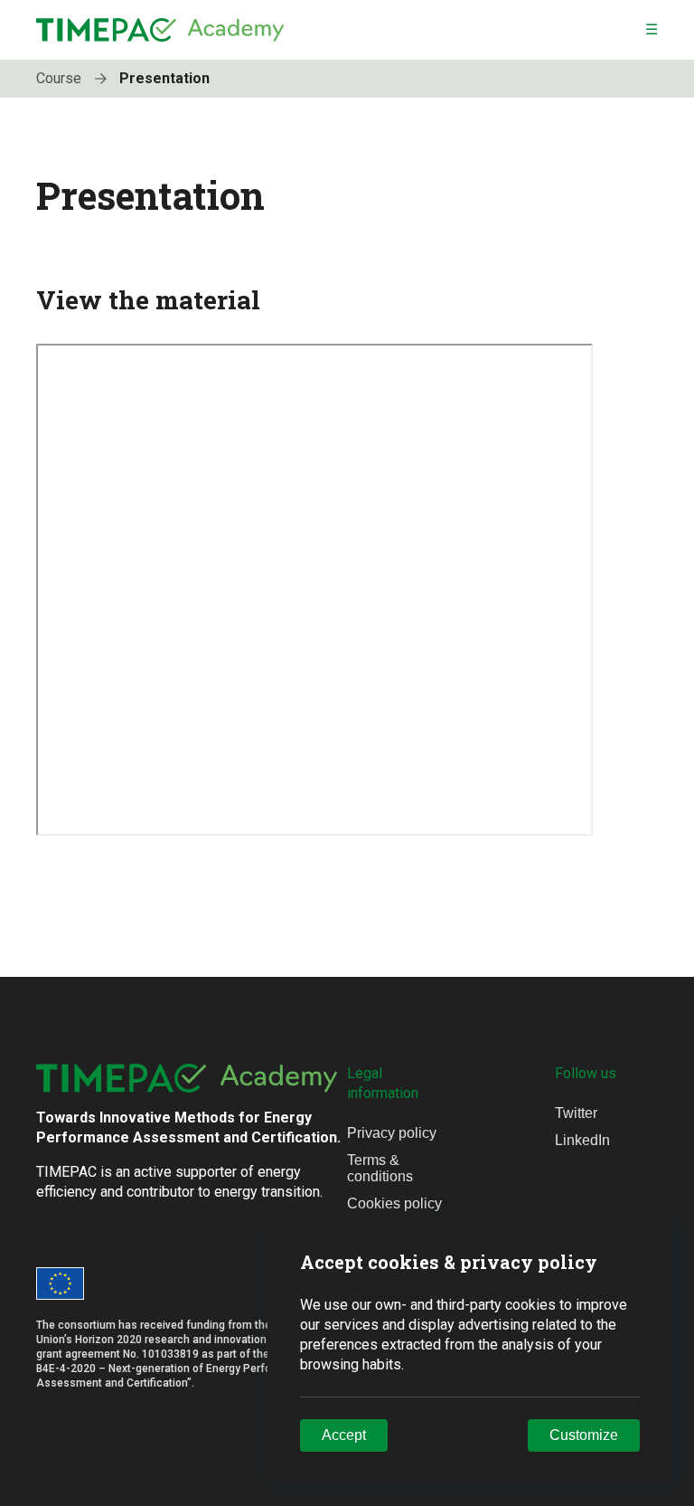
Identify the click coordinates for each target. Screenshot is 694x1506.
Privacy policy (391, 1133)
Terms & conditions (380, 1168)
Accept (344, 1435)
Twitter (576, 1113)
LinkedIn (582, 1140)
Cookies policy (394, 1203)
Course (60, 78)
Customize (583, 1435)
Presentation (164, 78)
